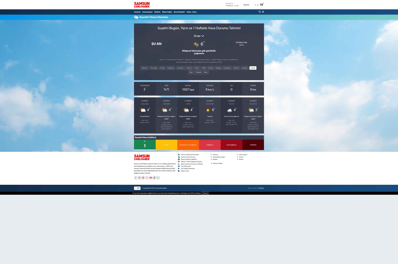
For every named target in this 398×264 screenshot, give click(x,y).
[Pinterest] (143, 177)
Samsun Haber (218, 163)
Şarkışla (244, 68)
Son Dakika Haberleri (188, 168)
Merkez (236, 68)
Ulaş (191, 72)
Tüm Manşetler (186, 166)
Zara (205, 72)
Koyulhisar (227, 68)
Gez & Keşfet (179, 12)
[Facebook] (135, 177)
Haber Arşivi (185, 171)
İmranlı (211, 68)
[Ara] (260, 12)
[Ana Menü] (262, 12)
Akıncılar (144, 68)
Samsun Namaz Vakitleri (189, 159)
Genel (241, 157)
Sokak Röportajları (219, 157)
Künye (241, 159)
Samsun (137, 12)
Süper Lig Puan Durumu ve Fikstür (192, 164)
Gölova (189, 68)
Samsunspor (147, 12)
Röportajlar (167, 12)
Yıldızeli (198, 72)
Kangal (218, 68)
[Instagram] (147, 177)
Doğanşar (170, 68)
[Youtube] (150, 177)
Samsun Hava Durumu (188, 157)
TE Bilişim (261, 188)
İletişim (215, 159)
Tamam (205, 193)
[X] (139, 177)
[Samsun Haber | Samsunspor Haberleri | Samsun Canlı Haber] (142, 4)
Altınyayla (153, 68)
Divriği (162, 68)
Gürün (197, 68)
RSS (138, 188)
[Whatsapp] (158, 177)
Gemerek (180, 68)
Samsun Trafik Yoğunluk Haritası (191, 161)
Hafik (204, 68)
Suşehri (253, 68)
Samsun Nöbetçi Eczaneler (190, 154)
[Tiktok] (154, 177)
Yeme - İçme (192, 12)
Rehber (157, 12)
